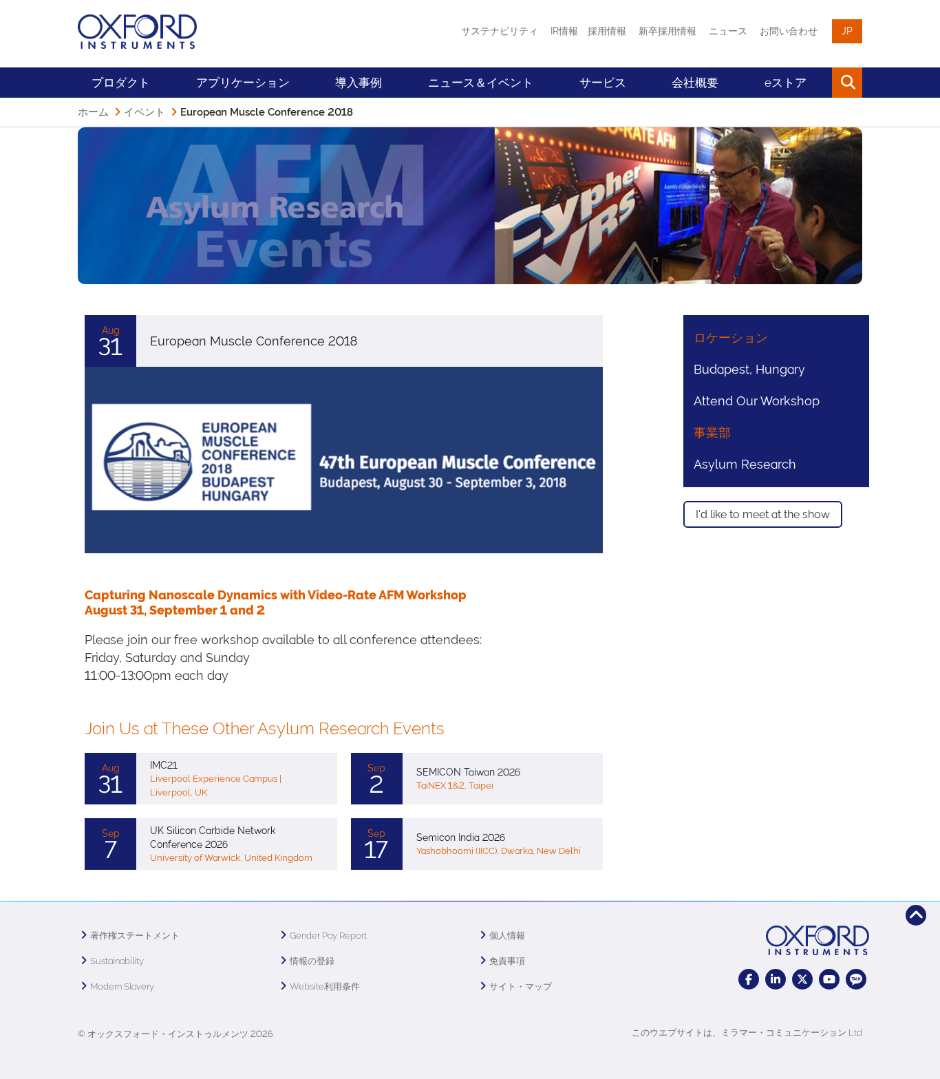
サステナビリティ (499, 30)
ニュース (728, 30)
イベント (144, 112)
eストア (786, 82)
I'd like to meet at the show (763, 514)
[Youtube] (829, 979)
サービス (602, 82)
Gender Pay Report (328, 935)
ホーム (93, 112)
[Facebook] (748, 979)
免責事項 (507, 961)
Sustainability (117, 961)
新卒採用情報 (667, 30)
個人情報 (507, 935)
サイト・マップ (520, 986)
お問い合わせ (789, 30)
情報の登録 (312, 961)
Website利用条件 (325, 986)
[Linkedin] (775, 979)
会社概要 (695, 82)
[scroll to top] (916, 915)
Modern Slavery (122, 986)
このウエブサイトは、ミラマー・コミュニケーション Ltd (747, 1032)
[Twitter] (802, 979)
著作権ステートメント (135, 935)
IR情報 (564, 30)
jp (847, 30)
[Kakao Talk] (856, 979)
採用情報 (607, 30)
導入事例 (358, 82)
